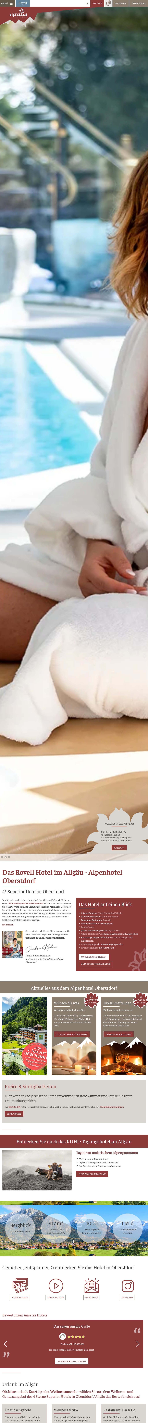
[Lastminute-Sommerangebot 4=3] (24, 1035)
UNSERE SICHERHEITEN (93, 956)
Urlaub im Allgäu (119, 937)
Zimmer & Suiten (109, 916)
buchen (97, 3)
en (86, 3)
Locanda (107, 919)
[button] (2, 857)
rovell (23, 3)
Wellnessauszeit (63, 1391)
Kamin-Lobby (87, 926)
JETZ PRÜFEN (14, 1113)
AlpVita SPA (114, 930)
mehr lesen (7, 924)
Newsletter (91, 1297)
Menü (4, 3)
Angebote (120, 3)
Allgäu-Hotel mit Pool (92, 933)
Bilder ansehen (20, 1297)
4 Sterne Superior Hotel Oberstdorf (26, 903)
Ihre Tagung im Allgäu (92, 1173)
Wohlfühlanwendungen (112, 1106)
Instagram (127, 1297)
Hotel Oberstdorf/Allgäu (110, 912)
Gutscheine (139, 3)
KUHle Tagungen (89, 944)
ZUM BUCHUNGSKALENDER (95, 963)
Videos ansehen (55, 1297)
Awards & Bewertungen (72, 1361)
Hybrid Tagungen (89, 947)
